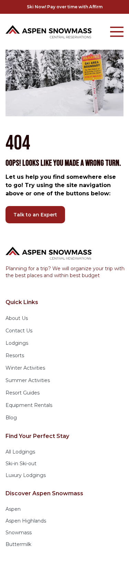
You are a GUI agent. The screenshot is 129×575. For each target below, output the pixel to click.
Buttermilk (18, 544)
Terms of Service (86, 565)
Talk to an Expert (35, 215)
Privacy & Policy (42, 565)
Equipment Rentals (29, 405)
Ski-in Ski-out (21, 463)
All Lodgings (20, 452)
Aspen (13, 509)
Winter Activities (25, 368)
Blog (11, 418)
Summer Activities (28, 380)
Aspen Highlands (26, 521)
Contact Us (19, 331)
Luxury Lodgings (26, 475)
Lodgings (17, 343)
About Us (17, 318)
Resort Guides (23, 393)
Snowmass (19, 532)
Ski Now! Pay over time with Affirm (65, 6)
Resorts (15, 355)
